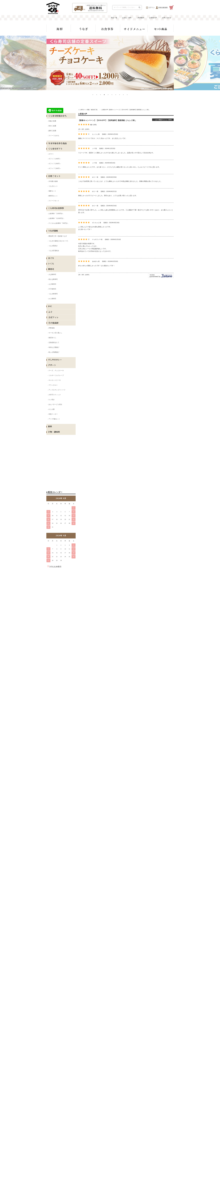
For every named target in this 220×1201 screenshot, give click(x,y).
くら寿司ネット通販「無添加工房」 (88, 109)
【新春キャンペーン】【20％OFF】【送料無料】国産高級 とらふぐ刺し (107, 120)
